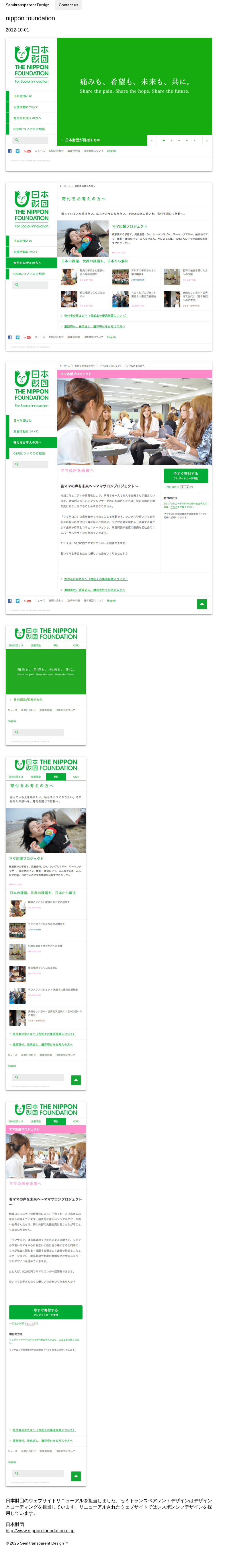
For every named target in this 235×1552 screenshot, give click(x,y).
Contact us (68, 5)
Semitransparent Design (28, 5)
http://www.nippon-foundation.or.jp (40, 1530)
